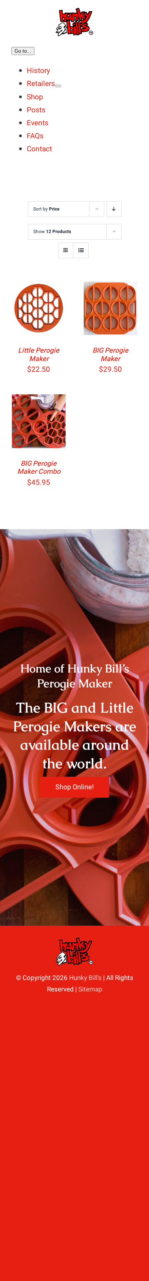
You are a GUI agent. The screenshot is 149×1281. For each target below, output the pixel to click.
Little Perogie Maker (38, 354)
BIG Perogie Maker (110, 354)
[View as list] (80, 250)
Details (28, 320)
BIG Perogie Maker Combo (38, 467)
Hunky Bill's (85, 978)
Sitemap (90, 989)
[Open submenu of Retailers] (58, 86)
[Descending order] (114, 209)
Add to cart (38, 301)
